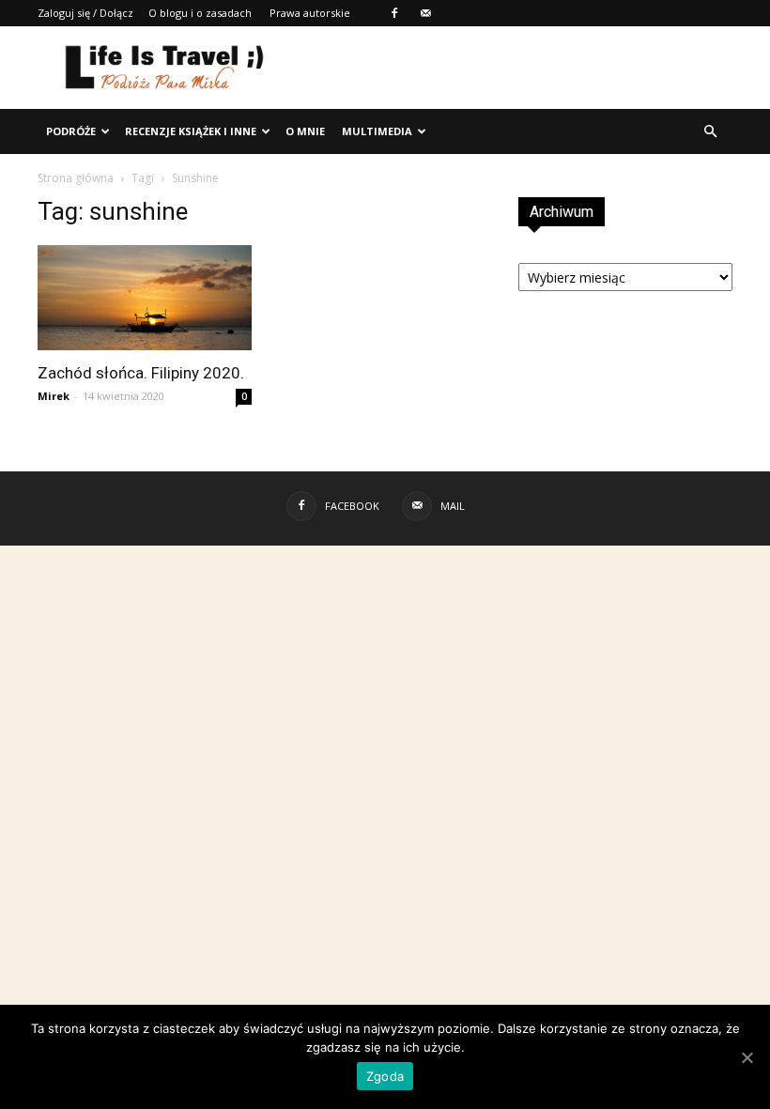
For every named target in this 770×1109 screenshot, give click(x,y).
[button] (709, 131)
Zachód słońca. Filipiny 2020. (141, 372)
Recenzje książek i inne (190, 131)
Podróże (71, 131)
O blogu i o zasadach (200, 13)
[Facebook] (394, 13)
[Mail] (425, 13)
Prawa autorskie (310, 13)
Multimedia (377, 131)
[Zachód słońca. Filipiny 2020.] (145, 297)
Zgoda (385, 1076)
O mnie (305, 131)
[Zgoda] (746, 1057)
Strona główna (76, 178)
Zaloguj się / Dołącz (85, 13)
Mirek (53, 396)
